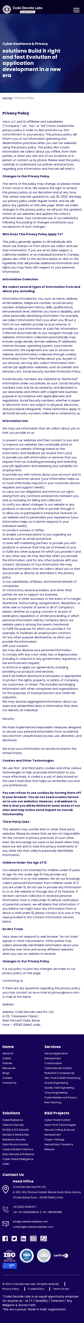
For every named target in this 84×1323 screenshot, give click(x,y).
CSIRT (6, 1164)
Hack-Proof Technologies (60, 1125)
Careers (7, 1078)
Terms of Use (61, 1289)
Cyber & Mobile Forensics (17, 1149)
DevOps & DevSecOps (15, 1134)
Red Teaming (52, 1102)
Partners (7, 1063)
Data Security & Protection (18, 1154)
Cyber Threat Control (57, 1120)
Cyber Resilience (12, 1120)
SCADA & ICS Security (15, 1129)
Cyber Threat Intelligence (17, 1159)
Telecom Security (13, 1125)
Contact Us (9, 1083)
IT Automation (53, 1063)
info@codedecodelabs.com (30, 1221)
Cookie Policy (36, 1289)
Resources (8, 1068)
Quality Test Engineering (59, 1087)
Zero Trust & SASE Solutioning (62, 1078)
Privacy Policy (10, 1289)
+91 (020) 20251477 (24, 1207)
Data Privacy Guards (15, 1144)
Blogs (6, 1073)
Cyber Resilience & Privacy (60, 1097)
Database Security (13, 1139)
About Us (7, 1053)
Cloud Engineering (55, 1092)
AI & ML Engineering (56, 1083)
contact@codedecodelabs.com (33, 1227)
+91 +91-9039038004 (26, 1212)
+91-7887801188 (52, 1212)
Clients (6, 1058)
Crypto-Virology (54, 1139)
